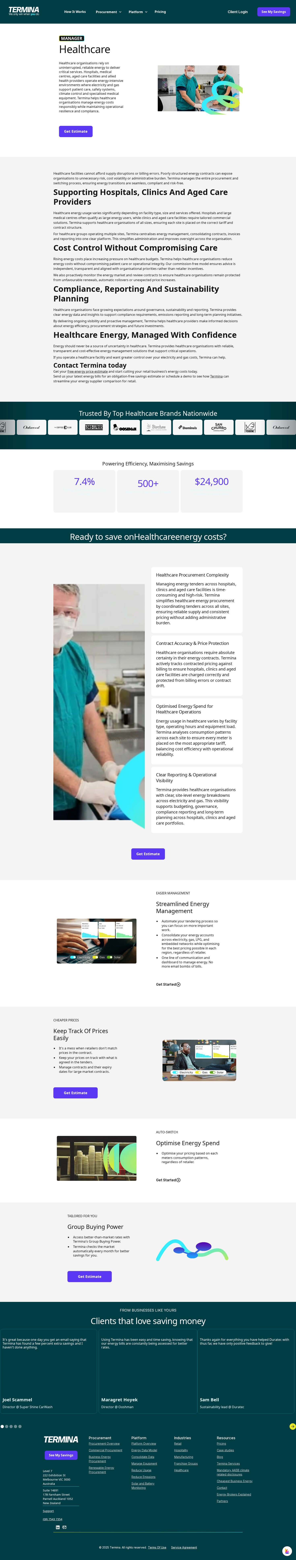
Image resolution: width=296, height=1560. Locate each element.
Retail (177, 1443)
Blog (220, 1457)
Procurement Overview (104, 1443)
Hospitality (181, 1450)
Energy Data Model (144, 1450)
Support (48, 1511)
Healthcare (181, 1470)
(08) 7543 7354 (52, 1519)
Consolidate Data (142, 1457)
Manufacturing (183, 1457)
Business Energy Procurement (100, 1459)
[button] (107, 12)
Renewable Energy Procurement (101, 1470)
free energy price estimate (87, 371)
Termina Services (228, 1463)
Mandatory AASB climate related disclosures (233, 1472)
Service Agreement (184, 1547)
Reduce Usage (141, 1470)
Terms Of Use (157, 1547)
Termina (216, 376)
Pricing (160, 11)
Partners (222, 1501)
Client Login (238, 12)
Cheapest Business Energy (235, 1481)
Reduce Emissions (143, 1477)
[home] (31, 12)
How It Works (75, 11)
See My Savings (274, 11)
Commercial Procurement (105, 1450)
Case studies (225, 1450)
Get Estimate (76, 131)
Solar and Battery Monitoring (142, 1485)
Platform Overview (143, 1443)
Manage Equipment (144, 1463)
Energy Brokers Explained (234, 1494)
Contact (222, 1487)
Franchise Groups (186, 1463)
